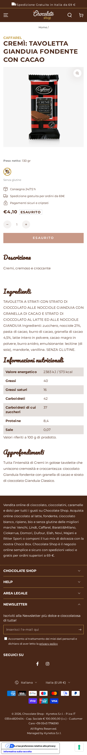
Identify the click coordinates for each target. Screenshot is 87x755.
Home (43, 27)
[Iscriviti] (81, 630)
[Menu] (6, 15)
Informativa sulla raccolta (18, 751)
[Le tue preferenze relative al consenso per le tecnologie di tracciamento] (79, 747)
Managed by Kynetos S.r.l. (44, 733)
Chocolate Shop (33, 713)
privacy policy (48, 643)
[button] (69, 15)
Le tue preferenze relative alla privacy (35, 746)
